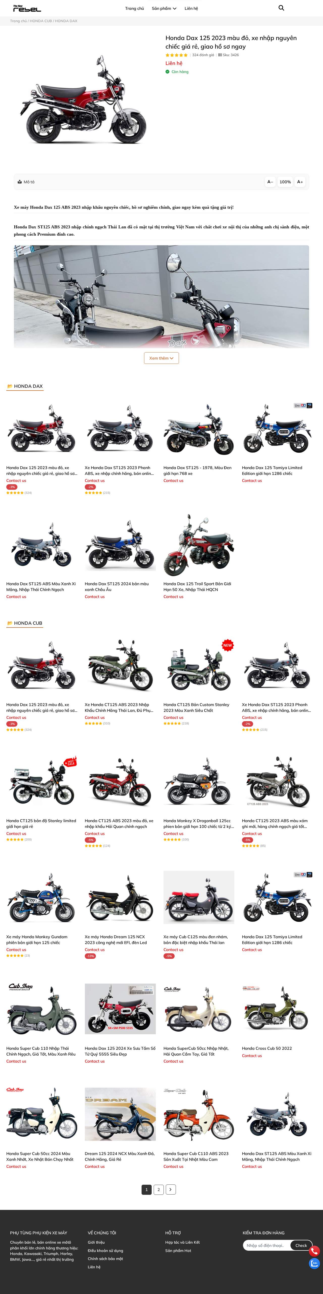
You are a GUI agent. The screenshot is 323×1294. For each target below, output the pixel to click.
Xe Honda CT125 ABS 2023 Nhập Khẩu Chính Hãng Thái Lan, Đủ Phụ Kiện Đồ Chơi (117, 710)
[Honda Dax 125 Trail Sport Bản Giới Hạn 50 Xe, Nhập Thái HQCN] (199, 544)
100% (285, 181)
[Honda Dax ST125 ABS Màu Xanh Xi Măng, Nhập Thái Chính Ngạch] (41, 544)
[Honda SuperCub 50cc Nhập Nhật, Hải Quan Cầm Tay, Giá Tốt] (199, 1008)
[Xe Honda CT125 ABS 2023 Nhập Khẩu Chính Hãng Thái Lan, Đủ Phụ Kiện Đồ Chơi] (120, 665)
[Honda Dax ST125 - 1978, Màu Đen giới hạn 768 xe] (199, 428)
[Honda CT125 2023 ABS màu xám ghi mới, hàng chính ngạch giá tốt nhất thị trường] (277, 781)
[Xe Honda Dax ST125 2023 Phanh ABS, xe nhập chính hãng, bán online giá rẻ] (120, 428)
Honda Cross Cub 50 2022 (267, 1048)
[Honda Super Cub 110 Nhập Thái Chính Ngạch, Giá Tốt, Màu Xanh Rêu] (41, 1008)
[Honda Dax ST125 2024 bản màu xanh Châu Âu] (120, 544)
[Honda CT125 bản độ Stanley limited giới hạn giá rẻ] (41, 781)
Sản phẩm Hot (178, 1250)
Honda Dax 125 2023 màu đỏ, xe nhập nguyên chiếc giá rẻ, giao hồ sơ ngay (40, 473)
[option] (84, 100)
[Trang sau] (171, 1189)
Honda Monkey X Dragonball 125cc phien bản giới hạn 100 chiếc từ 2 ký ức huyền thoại (197, 826)
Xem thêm (159, 358)
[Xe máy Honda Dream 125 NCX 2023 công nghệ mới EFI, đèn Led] (120, 897)
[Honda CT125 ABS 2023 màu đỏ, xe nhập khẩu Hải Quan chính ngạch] (120, 781)
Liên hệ (94, 1267)
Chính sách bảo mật (105, 1258)
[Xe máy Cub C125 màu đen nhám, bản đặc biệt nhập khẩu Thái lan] (199, 897)
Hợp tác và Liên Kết (182, 1242)
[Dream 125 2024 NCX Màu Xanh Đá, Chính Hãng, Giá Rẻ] (120, 1114)
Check (301, 1245)
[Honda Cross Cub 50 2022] (277, 1008)
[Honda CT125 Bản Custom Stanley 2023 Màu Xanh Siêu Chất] (199, 665)
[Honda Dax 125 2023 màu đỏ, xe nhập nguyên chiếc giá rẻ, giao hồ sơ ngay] (84, 100)
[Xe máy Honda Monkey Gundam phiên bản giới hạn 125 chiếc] (41, 897)
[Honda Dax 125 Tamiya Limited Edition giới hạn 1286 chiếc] (277, 428)
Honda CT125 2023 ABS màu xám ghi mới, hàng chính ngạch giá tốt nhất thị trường (275, 826)
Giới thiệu (96, 1242)
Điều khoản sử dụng (105, 1250)
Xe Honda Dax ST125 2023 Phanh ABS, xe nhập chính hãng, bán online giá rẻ (119, 473)
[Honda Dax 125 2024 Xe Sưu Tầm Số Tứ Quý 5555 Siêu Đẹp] (120, 1008)
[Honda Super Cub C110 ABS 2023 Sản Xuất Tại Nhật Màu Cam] (199, 1114)
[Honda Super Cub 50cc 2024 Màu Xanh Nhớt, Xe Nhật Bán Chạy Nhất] (41, 1114)
